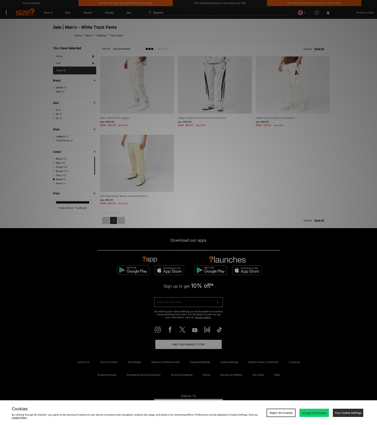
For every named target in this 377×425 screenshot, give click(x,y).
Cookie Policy (19, 417)
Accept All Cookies (314, 413)
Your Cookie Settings (348, 412)
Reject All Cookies (281, 412)
